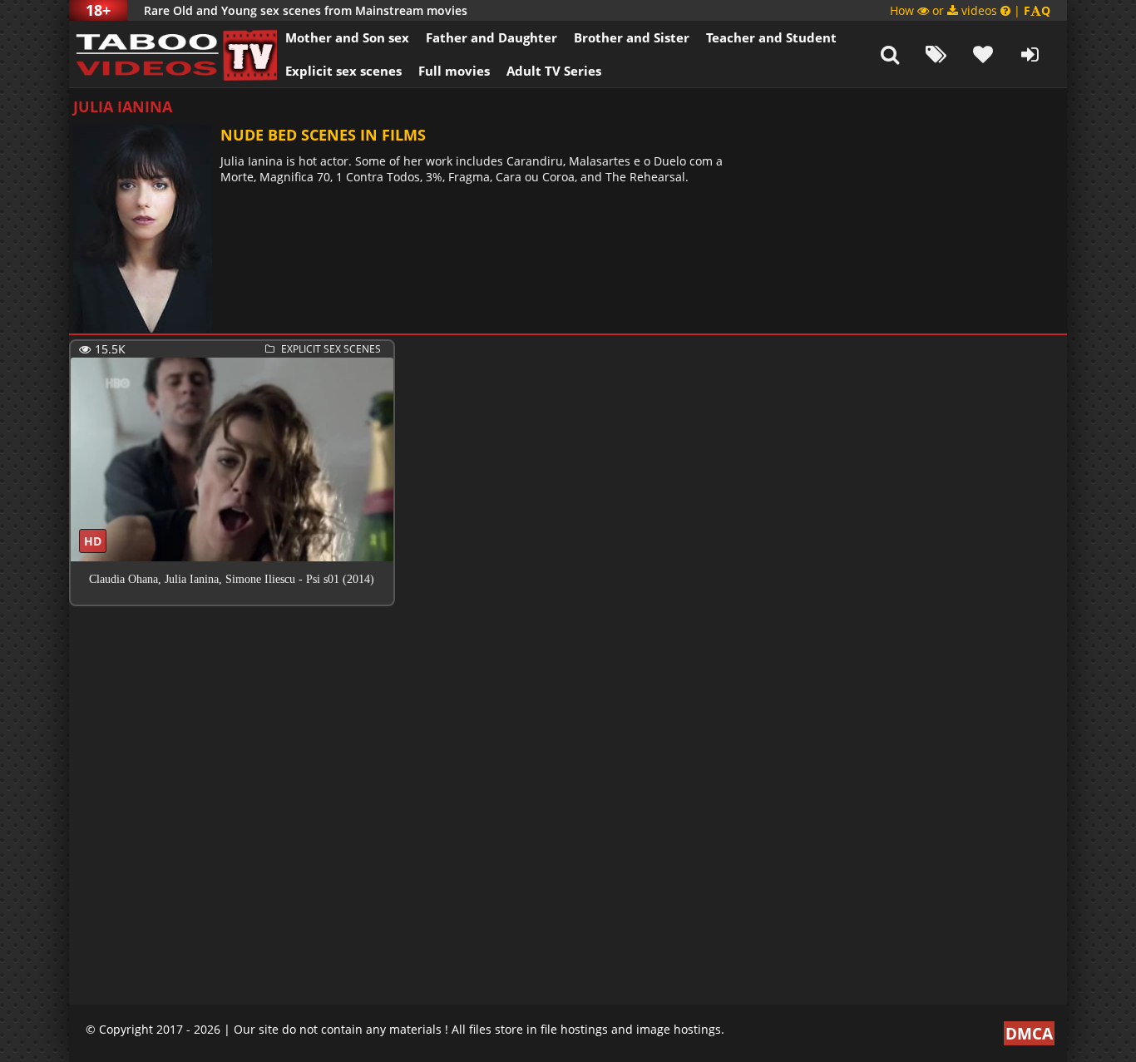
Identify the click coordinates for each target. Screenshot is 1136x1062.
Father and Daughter (491, 37)
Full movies (454, 70)
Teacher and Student (771, 37)
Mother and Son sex (347, 37)
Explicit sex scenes (343, 70)
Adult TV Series (553, 70)
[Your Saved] (983, 54)
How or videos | (970, 10)
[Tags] (936, 54)
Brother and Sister (631, 37)
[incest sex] (173, 54)
